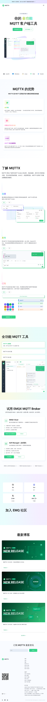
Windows (17, 74)
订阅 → (33, 650)
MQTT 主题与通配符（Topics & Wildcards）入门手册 (34, 693)
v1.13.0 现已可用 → (23, 13)
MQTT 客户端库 (27, 681)
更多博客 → (23, 635)
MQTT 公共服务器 (28, 680)
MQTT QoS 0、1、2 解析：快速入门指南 (32, 690)
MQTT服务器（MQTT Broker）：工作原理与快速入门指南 (35, 688)
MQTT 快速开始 (27, 673)
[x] (2, 700)
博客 (25, 662)
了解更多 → (5, 567)
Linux (26, 74)
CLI (9, 202)
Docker (42, 74)
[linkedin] (5, 700)
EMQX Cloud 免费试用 (10, 433)
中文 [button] (4, 693)
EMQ (31, 700)
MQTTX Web (27, 665)
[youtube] (7, 700)
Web (34, 74)
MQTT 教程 (27, 675)
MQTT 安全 (27, 678)
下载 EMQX (9, 456)
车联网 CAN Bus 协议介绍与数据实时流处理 (32, 695)
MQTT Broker (27, 668)
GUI (4, 202)
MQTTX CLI (27, 663)
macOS (7, 74)
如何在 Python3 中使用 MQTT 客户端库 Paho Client (34, 687)
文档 (25, 660)
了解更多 (21, 433)
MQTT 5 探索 (27, 677)
